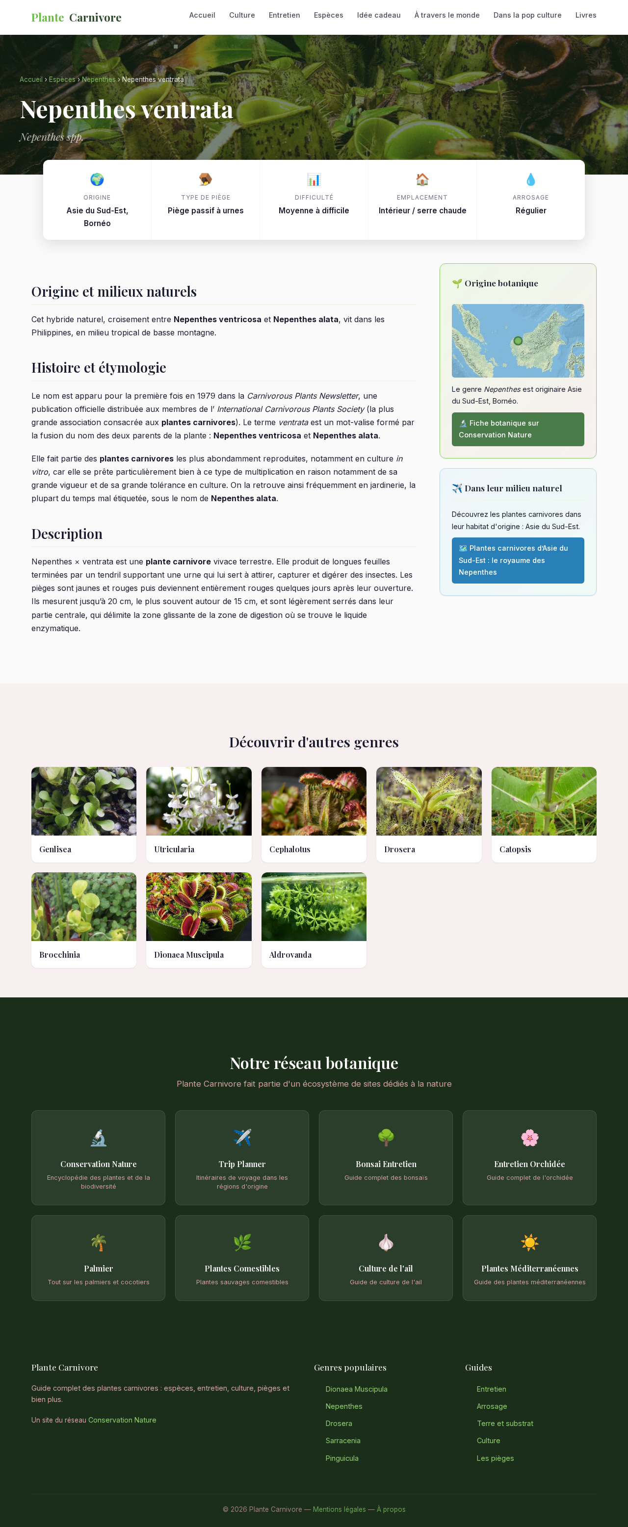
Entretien (284, 15)
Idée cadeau (379, 15)
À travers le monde (447, 15)
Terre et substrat (505, 1423)
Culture (242, 15)
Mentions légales (339, 1509)
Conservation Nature (122, 1420)
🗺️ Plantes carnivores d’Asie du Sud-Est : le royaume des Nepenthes (513, 560)
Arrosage (492, 1406)
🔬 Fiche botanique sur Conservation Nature (499, 429)
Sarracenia (343, 1440)
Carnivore (76, 17)
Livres (586, 15)
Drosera (339, 1423)
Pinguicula (342, 1458)
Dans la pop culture (528, 15)
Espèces (328, 15)
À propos (391, 1509)
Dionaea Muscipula (357, 1389)
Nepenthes (99, 79)
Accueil (202, 15)
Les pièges (495, 1458)
